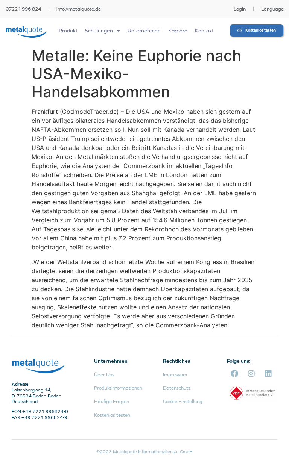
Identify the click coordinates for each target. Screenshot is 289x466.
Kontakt (204, 31)
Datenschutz (176, 388)
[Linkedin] (268, 373)
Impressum (175, 374)
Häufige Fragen (111, 401)
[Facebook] (234, 373)
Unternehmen (144, 31)
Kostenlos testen (112, 415)
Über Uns (104, 374)
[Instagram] (251, 373)
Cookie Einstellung (182, 401)
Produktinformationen (118, 388)
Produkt (68, 31)
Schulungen (99, 31)
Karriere (177, 31)
